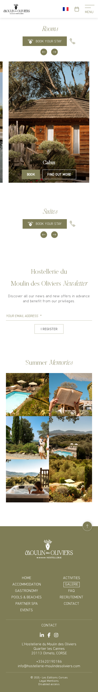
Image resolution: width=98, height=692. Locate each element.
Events (26, 610)
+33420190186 (49, 662)
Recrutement (71, 597)
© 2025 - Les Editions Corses (49, 677)
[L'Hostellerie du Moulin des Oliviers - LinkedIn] (41, 635)
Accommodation (26, 584)
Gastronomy (26, 591)
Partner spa (26, 604)
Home (26, 578)
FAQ (71, 591)
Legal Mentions (49, 681)
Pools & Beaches (26, 597)
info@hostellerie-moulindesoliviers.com (49, 666)
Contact (71, 604)
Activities (71, 578)
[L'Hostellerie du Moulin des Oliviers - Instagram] (56, 635)
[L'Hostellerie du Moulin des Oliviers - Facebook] (49, 635)
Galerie (71, 584)
